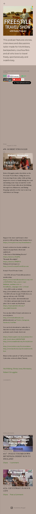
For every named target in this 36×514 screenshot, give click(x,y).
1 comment (14, 463)
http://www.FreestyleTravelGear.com (15, 266)
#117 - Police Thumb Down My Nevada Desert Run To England (17, 456)
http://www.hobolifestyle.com (13, 318)
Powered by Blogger (20, 507)
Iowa (20, 369)
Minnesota (27, 369)
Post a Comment (16, 495)
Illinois (15, 369)
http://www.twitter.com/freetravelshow (17, 346)
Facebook (6, 322)
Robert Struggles (10, 372)
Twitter (19, 320)
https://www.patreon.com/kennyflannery (17, 242)
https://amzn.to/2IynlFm (11, 257)
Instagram (25, 320)
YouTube (13, 322)
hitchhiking (7, 369)
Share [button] (4, 144)
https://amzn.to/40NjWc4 (12, 262)
